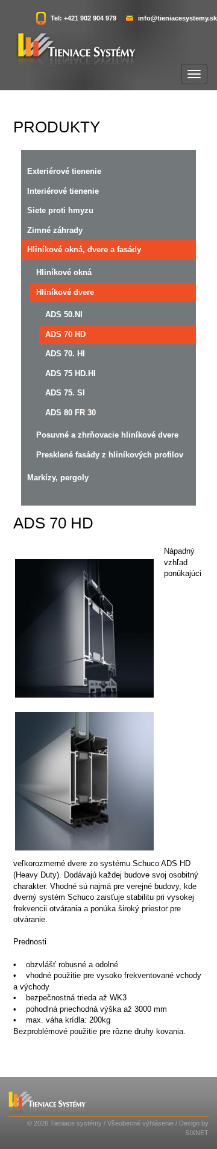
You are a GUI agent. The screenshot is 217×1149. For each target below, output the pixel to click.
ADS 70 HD (65, 334)
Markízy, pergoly (58, 477)
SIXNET (197, 1132)
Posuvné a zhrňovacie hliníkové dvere (107, 434)
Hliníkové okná (64, 272)
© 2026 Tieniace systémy (64, 1123)
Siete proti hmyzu (60, 210)
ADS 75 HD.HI (70, 373)
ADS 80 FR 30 (70, 412)
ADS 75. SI (65, 392)
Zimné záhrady (55, 230)
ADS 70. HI (65, 353)
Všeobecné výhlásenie (140, 1123)
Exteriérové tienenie (64, 171)
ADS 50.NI (64, 314)
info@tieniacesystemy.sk (177, 18)
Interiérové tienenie (63, 191)
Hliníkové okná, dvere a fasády (84, 249)
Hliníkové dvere (65, 292)
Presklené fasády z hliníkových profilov (109, 454)
